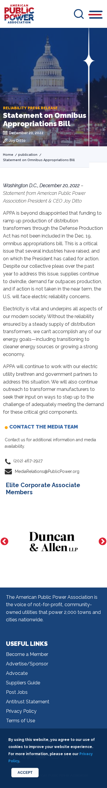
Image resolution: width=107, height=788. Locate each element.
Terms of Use (20, 720)
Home (8, 155)
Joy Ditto (17, 141)
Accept (25, 773)
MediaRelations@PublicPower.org (47, 471)
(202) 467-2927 (28, 460)
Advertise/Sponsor (27, 664)
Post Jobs (17, 692)
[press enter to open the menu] (96, 15)
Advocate (17, 673)
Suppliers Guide (23, 683)
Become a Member (27, 654)
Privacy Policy (21, 711)
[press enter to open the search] (79, 14)
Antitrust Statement (27, 701)
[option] (53, 541)
